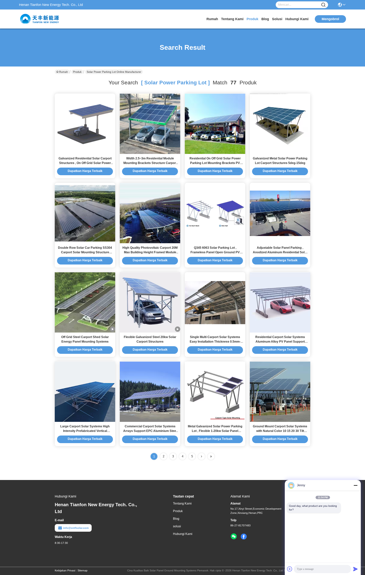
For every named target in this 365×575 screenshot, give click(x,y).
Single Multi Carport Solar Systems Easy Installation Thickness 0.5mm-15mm (215, 341)
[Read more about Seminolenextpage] (201, 456)
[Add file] (289, 569)
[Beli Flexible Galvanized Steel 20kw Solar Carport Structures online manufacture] (150, 302)
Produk (252, 19)
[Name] (323, 4)
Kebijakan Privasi (65, 570)
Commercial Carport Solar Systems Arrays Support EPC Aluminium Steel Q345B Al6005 (150, 431)
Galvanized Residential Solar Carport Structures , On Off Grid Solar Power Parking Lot (85, 163)
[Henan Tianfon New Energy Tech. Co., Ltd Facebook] (243, 536)
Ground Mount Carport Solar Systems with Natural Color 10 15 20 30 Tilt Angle (280, 431)
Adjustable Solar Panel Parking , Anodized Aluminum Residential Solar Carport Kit (280, 252)
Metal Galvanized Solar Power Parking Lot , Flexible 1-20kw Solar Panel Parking (215, 431)
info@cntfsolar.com (76, 527)
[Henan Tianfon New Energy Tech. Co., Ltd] (40, 19)
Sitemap (82, 570)
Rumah (212, 19)
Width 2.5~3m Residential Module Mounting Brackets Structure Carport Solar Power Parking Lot (150, 163)
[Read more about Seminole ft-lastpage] (211, 456)
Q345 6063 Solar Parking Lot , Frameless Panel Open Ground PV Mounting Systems (215, 252)
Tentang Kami (232, 19)
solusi (277, 19)
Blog (265, 19)
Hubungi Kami (297, 19)
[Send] (355, 569)
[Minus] (355, 485)
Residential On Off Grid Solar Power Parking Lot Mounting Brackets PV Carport (215, 163)
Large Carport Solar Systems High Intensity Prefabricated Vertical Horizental (85, 431)
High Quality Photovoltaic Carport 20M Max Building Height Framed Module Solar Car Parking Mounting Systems (150, 252)
